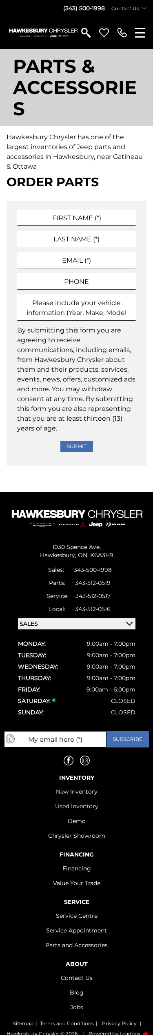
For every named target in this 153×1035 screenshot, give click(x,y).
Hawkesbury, (59, 555)
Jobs (76, 1007)
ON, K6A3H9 (95, 555)
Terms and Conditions (67, 1023)
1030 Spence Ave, (76, 547)
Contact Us (77, 977)
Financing (76, 868)
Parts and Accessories (76, 945)
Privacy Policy (119, 1023)
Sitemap (23, 1023)
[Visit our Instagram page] (85, 760)
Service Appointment (76, 930)
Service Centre (77, 915)
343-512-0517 (93, 596)
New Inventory (77, 791)
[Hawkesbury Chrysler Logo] (43, 32)
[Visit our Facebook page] (68, 760)
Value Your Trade (76, 883)
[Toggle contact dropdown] (144, 8)
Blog (77, 992)
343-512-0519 (93, 583)
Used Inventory (76, 806)
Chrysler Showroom (76, 835)
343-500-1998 (93, 569)
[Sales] (122, 32)
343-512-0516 (93, 609)
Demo (77, 821)
